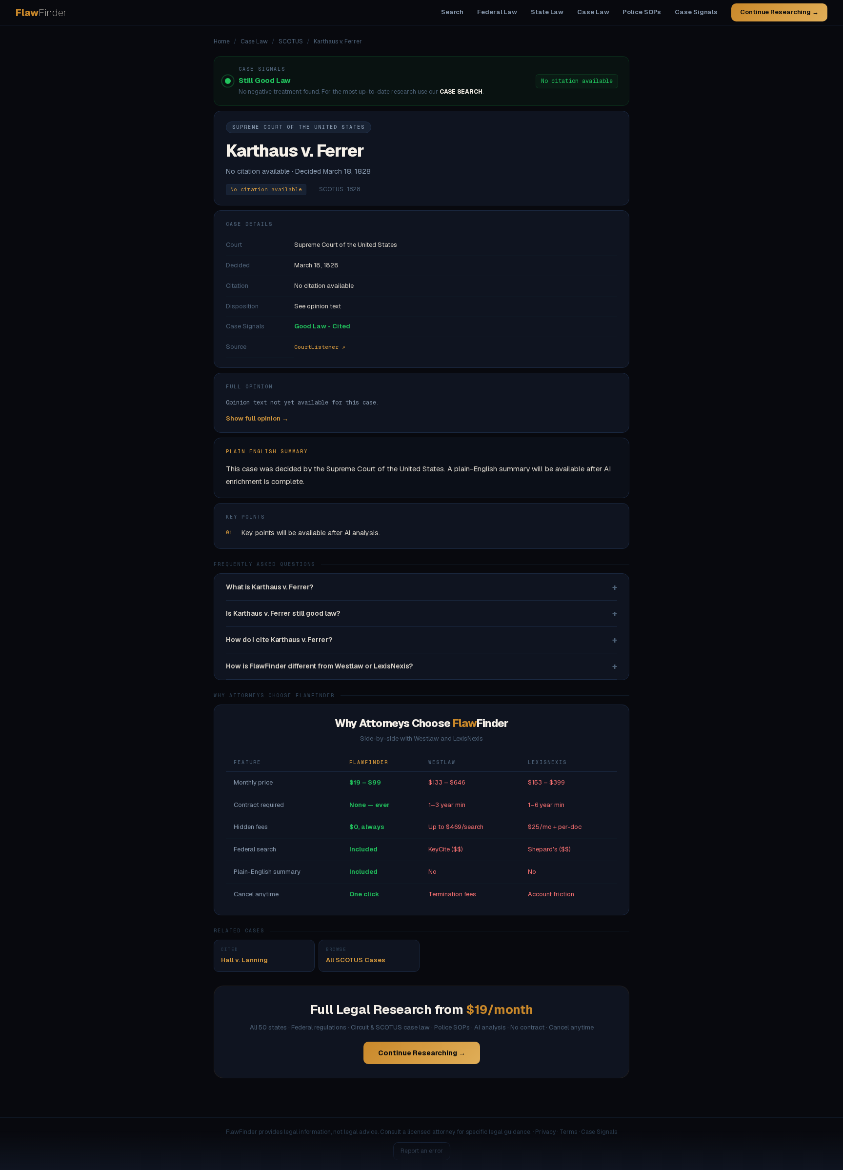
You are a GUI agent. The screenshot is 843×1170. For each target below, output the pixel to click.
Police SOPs (641, 12)
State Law (547, 12)
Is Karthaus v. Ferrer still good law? (421, 613)
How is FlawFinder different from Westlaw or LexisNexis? (421, 666)
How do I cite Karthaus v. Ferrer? (421, 640)
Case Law (593, 12)
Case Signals (696, 12)
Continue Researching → (779, 12)
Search (452, 12)
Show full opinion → (257, 418)
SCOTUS (291, 41)
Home (222, 41)
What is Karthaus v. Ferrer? (421, 587)
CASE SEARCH (461, 92)
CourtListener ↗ (319, 346)
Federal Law (497, 12)
